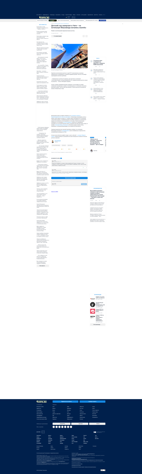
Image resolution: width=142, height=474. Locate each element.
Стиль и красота (95, 410)
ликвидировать (65, 130)
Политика (82, 411)
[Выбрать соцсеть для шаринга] (86, 36)
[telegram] (54, 427)
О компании (39, 410)
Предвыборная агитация (41, 417)
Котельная (64, 145)
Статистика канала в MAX (42, 419)
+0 (83, 167)
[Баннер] (53, 20)
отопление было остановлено (61, 124)
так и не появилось (67, 122)
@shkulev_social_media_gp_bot (83, 454)
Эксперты (96, 14)
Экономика (94, 415)
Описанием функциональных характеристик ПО (79, 459)
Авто (54, 406)
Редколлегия (90, 14)
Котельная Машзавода (56, 145)
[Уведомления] (102, 17)
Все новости (39, 14)
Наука (68, 415)
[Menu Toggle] (37, 17)
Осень (81, 410)
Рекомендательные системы (76, 465)
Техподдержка (39, 415)
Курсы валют (84, 14)
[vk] (56, 427)
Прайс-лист (39, 408)
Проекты (100, 14)
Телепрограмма (68, 14)
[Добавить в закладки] (84, 36)
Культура (69, 410)
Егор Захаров (58, 140)
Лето (68, 411)
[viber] (62, 427)
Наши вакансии (40, 413)
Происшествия (83, 413)
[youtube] (71, 427)
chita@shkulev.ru (48, 460)
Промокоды (52, 14)
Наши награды (39, 411)
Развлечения (82, 417)
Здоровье (54, 419)
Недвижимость (46, 14)
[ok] (59, 427)
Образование (69, 419)
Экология (94, 413)
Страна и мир (95, 411)
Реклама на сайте (40, 406)
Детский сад (70, 145)
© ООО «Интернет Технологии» (42, 470)
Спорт (93, 408)
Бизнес (54, 408)
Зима (68, 406)
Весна (54, 410)
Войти (55, 184)
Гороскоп (78, 14)
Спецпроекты (95, 417)
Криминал (69, 408)
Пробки (104, 14)
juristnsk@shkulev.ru (62, 461)
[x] (68, 427)
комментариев (57, 36)
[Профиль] (104, 17)
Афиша (74, 14)
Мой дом (69, 413)
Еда (53, 415)
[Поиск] (99, 17)
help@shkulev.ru (43, 462)
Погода (62, 14)
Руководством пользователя (76, 458)
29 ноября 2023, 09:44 (54, 33)
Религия (81, 419)
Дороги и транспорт (56, 413)
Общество (82, 406)
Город (54, 411)
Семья (93, 406)
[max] (65, 427)
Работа (81, 415)
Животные (55, 417)
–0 (86, 167)
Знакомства (58, 14)
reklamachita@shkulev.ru (91, 453)
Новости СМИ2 (54, 191)
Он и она (81, 408)
